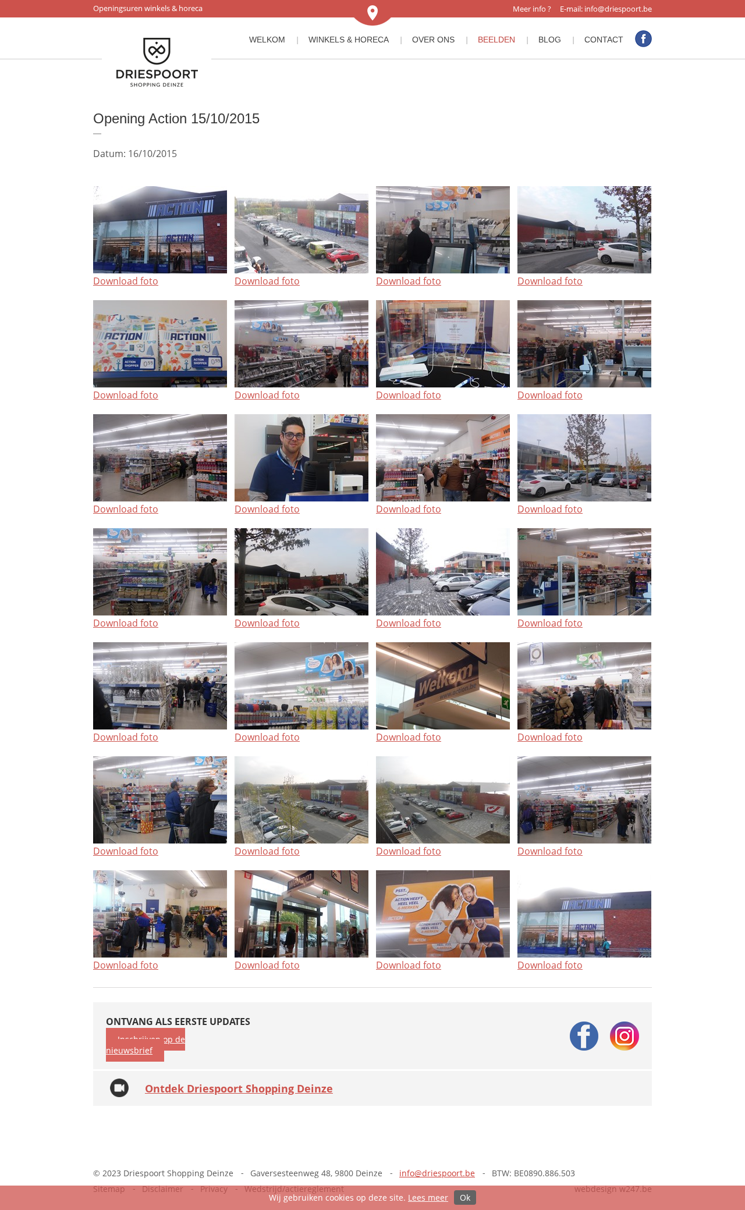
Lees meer (428, 1197)
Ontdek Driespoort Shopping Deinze (239, 1088)
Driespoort (156, 63)
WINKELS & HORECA (348, 39)
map (372, 12)
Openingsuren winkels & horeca (148, 8)
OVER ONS (433, 39)
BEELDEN (496, 39)
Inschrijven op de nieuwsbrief (145, 1045)
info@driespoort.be (618, 8)
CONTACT (603, 39)
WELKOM (267, 39)
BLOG (549, 39)
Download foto (125, 281)
